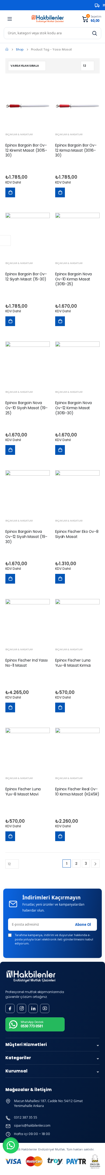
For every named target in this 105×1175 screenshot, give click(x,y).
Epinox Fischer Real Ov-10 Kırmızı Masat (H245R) (77, 791)
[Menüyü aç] (10, 19)
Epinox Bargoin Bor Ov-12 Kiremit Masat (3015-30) (26, 150)
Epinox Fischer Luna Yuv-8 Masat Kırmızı (73, 663)
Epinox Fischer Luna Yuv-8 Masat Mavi (23, 791)
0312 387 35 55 (25, 1117)
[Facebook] (10, 1008)
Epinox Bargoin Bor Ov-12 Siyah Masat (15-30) (26, 276)
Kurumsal (52, 1071)
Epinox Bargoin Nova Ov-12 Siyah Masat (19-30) (26, 536)
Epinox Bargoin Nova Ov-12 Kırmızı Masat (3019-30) (73, 408)
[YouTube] (44, 1008)
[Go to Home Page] (6, 49)
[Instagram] (21, 1008)
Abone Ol (83, 924)
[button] (11, 1145)
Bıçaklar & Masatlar (19, 134)
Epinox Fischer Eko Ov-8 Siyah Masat (77, 534)
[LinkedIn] (33, 1008)
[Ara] (94, 33)
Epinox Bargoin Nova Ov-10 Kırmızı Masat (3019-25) (73, 279)
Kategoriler (52, 1058)
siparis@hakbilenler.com (32, 1125)
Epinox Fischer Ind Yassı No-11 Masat (26, 663)
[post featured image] (27, 106)
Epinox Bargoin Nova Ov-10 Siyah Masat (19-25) (26, 408)
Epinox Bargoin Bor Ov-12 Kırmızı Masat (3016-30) (76, 150)
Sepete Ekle (10, 192)
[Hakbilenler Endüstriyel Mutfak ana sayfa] (31, 976)
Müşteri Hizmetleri (52, 1044)
